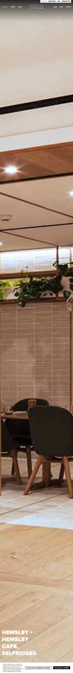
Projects (5, 7)
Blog (61, 7)
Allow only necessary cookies (38, 668)
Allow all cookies (62, 668)
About (20, 7)
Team (55, 7)
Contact (68, 7)
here (9, 671)
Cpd (58, 1)
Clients (13, 7)
